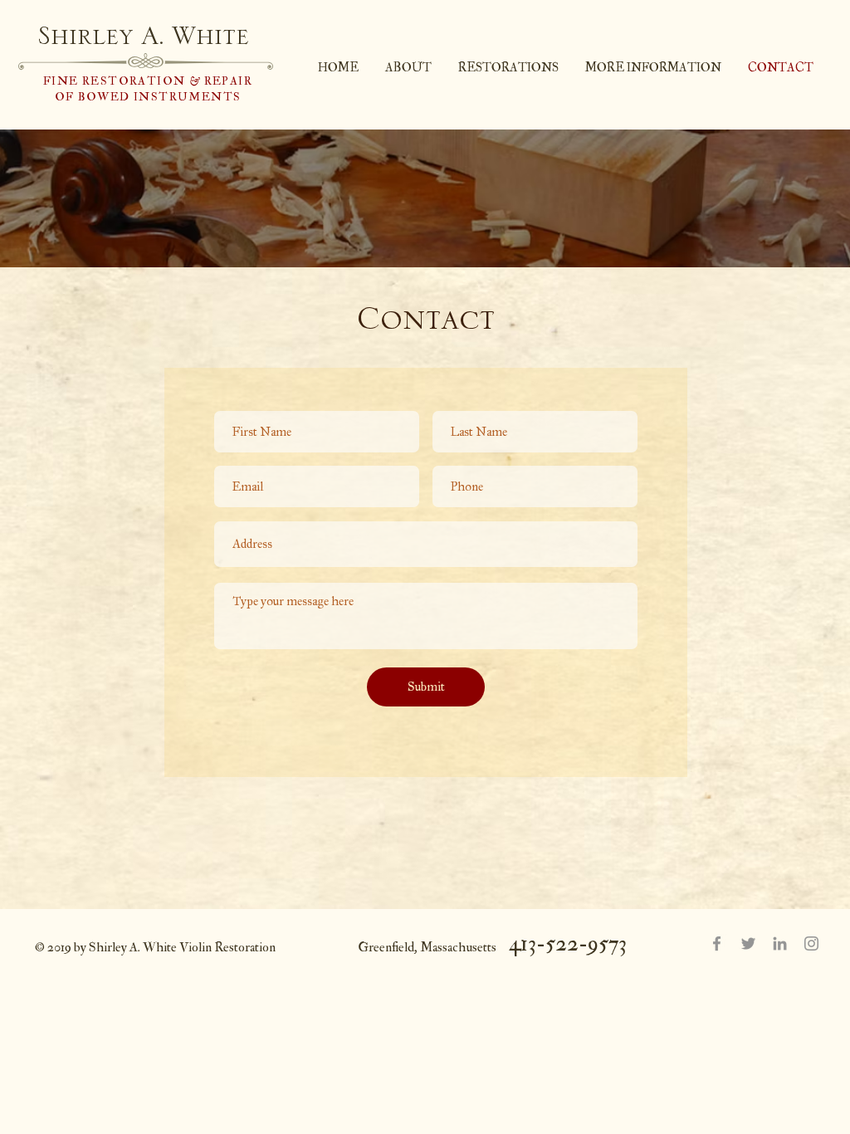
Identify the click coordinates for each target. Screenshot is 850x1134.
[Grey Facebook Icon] (716, 943)
